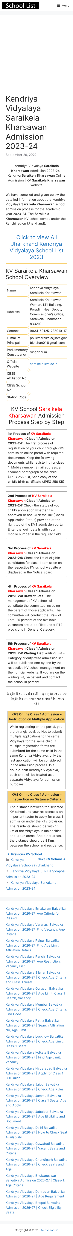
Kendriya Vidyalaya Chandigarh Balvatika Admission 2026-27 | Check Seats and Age (36, 1164)
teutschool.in (49, 1230)
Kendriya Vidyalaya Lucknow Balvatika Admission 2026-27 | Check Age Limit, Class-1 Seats (35, 1041)
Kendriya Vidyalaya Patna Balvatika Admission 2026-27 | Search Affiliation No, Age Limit (35, 1025)
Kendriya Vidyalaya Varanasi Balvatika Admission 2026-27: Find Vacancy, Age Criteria (35, 929)
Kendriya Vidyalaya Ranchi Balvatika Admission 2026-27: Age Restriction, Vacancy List (33, 961)
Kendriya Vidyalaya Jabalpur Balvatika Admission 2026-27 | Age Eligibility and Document (35, 1116)
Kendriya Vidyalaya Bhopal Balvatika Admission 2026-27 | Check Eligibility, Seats (34, 1207)
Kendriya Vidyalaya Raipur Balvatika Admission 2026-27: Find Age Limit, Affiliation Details (33, 945)
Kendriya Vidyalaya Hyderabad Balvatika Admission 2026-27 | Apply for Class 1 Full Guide (36, 1073)
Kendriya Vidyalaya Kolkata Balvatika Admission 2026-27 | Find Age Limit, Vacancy (33, 1057)
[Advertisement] (36, 57)
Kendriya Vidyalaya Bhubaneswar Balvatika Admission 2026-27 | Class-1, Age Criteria (35, 1180)
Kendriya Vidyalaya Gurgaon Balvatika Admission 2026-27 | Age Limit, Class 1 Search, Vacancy (35, 993)
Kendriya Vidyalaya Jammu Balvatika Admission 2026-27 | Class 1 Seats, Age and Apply (36, 1100)
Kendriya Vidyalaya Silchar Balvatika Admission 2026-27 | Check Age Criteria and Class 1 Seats (36, 977)
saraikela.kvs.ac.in (43, 364)
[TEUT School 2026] (20, 5)
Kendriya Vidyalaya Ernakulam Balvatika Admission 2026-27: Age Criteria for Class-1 (36, 913)
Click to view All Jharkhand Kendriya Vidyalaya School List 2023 (37, 247)
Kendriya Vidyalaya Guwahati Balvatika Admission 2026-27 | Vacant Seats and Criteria (35, 1148)
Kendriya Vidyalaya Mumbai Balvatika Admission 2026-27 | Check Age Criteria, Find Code (36, 1009)
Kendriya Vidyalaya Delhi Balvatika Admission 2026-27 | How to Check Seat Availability (36, 1132)
